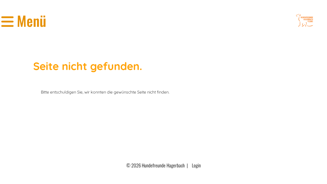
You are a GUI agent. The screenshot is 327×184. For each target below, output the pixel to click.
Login (196, 165)
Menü (30, 20)
